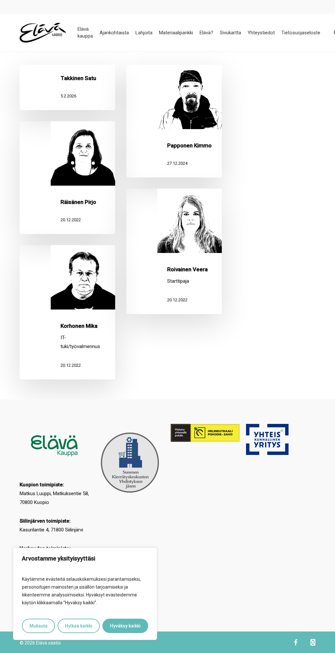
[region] (85, 594)
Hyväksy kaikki (125, 625)
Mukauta (38, 625)
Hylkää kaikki (78, 625)
